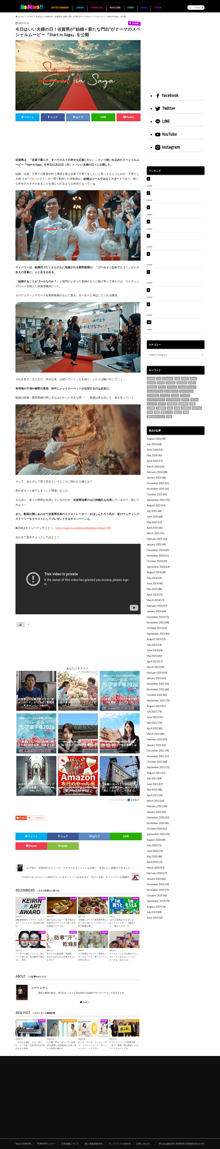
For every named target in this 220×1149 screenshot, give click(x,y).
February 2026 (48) (157, 472)
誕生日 (178, 412)
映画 (177, 408)
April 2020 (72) (155, 862)
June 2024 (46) (155, 583)
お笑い (192, 382)
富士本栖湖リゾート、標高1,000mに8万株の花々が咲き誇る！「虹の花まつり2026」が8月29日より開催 (178, 239)
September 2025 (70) (158, 499)
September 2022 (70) (158, 700)
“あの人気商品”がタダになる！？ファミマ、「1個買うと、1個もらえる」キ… (122, 922)
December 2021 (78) (158, 750)
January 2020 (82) (156, 878)
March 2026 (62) (155, 466)
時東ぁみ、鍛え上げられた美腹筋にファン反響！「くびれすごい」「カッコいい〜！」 (176, 209)
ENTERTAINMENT (60, 7)
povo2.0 (151, 382)
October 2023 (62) (157, 628)
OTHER (157, 7)
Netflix (185, 378)
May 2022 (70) (154, 722)
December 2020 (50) (158, 817)
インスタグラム (155, 391)
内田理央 (183, 403)
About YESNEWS (23, 1143)
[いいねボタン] (20, 624)
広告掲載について (70, 1143)
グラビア (165, 395)
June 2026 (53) (155, 449)
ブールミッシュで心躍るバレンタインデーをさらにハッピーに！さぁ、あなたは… (123, 956)
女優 (192, 403)
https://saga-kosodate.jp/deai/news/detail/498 (83, 527)
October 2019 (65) (157, 895)
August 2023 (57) (156, 639)
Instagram (171, 147)
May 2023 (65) (154, 655)
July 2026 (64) (154, 444)
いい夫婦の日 (37, 817)
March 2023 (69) (155, 667)
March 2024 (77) (155, 600)
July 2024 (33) (154, 577)
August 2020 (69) (156, 839)
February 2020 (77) (157, 873)
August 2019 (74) (156, 906)
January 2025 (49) (156, 544)
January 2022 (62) (156, 745)
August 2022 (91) (156, 706)
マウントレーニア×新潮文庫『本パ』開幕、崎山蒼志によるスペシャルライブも (123, 1045)
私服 (157, 412)
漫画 (150, 412)
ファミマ (185, 395)
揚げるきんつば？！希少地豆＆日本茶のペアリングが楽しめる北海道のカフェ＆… (61, 922)
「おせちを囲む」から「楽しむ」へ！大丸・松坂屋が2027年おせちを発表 (30, 1045)
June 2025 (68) (155, 516)
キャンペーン (186, 391)
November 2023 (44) (158, 622)
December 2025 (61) (158, 483)
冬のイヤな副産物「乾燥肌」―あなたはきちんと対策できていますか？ (61, 956)
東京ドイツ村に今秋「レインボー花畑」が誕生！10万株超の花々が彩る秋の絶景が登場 (176, 223)
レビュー (152, 403)
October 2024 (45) (157, 561)
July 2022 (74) (154, 711)
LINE (166, 121)
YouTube (169, 134)
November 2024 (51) (158, 555)
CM (158, 378)
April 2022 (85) (155, 728)
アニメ (162, 387)
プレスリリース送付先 (119, 1143)
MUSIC (144, 7)
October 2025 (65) (157, 494)
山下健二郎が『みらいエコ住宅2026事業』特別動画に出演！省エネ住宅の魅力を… (61, 1045)
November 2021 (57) (158, 756)
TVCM (161, 382)
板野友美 (197, 408)
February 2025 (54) (157, 538)
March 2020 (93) (155, 867)
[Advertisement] (78, 143)
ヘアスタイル (173, 399)
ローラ (162, 403)
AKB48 (151, 378)
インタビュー (171, 391)
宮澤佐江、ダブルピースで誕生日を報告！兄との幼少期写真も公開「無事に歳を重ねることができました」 (177, 308)
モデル (194, 399)
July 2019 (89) (154, 912)
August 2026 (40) (156, 438)
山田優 (151, 408)
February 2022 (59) (157, 739)
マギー (185, 399)
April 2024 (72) (155, 594)
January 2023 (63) (156, 678)
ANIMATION (97, 7)
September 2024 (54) (158, 566)
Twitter (86, 1002)
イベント (172, 387)
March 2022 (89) (155, 733)
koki (177, 378)
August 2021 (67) (156, 772)
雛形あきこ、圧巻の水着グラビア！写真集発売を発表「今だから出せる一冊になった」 (177, 195)
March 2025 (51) (155, 533)
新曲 (170, 408)
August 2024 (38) (156, 572)
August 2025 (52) (156, 505)
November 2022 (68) (158, 689)
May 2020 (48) (154, 856)
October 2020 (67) (157, 828)
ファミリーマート (156, 399)
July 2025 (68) (154, 511)
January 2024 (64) (156, 611)
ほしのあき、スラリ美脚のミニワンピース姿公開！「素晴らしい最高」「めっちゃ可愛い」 (177, 324)
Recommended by (119, 800)
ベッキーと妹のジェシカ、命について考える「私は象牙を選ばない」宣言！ (29, 956)
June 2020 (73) (155, 851)
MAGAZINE (115, 7)
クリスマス (153, 395)
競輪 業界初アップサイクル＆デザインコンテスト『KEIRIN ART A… (30, 922)
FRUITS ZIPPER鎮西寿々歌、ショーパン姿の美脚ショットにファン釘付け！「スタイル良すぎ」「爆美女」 (178, 257)
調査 (186, 412)
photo (193, 378)
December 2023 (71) (158, 617)
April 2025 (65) (155, 527)
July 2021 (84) (154, 778)
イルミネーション (187, 387)
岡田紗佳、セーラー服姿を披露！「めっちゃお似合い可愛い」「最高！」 (177, 180)
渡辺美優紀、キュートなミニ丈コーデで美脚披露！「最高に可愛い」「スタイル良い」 (177, 291)
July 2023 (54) (154, 644)
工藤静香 (161, 408)
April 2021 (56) (155, 795)
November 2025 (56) (158, 488)
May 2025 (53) (154, 522)
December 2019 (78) (158, 884)
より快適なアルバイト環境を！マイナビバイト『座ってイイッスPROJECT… (92, 956)
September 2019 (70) (158, 901)
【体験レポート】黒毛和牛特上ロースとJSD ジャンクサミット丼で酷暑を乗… (92, 922)
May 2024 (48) (154, 588)
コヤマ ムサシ (39, 987)
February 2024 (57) (157, 605)
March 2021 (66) (155, 800)
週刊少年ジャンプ (156, 416)
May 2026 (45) (154, 455)
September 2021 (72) (158, 767)
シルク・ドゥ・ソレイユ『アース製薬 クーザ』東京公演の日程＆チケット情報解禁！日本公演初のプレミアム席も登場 (177, 275)
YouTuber (181, 382)
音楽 (169, 416)
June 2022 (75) (155, 717)
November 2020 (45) (158, 823)
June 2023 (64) (155, 650)
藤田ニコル (167, 412)
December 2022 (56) (158, 683)
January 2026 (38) (156, 477)
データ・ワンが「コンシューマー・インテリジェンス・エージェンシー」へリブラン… (92, 1045)
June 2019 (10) (155, 917)
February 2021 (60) (157, 806)
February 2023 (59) (157, 672)
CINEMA (80, 7)
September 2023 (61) (158, 633)
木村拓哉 (186, 408)
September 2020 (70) (158, 834)
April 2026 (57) (155, 460)
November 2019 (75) (158, 889)
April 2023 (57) (155, 661)
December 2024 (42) (158, 550)
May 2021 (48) (154, 789)
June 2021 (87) (155, 784)
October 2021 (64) (157, 761)
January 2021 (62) (156, 811)
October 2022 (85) (157, 694)
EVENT (131, 7)
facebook (170, 95)
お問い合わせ (143, 1143)
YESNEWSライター (46, 1143)
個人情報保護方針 (94, 1143)
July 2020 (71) (154, 845)
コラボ (175, 395)
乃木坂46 (172, 403)
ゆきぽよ (152, 387)
